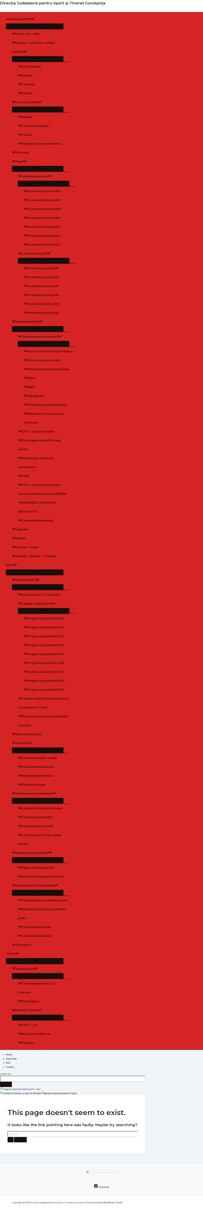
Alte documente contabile (44, 360)
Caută (6, 1084)
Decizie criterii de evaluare (38, 766)
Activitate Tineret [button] (27, 1010)
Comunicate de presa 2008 (44, 209)
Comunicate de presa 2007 (44, 200)
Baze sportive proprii (29, 734)
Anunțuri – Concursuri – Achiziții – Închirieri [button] (34, 47)
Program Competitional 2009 (46, 654)
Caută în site (5, 1073)
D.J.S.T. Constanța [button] (27, 102)
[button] (32, 19)
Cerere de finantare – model (39, 758)
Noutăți (20, 538)
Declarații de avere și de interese (42, 143)
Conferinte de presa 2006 (43, 277)
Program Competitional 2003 (46, 689)
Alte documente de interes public (48, 369)
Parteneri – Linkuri (27, 547)
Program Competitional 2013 (46, 618)
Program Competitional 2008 (46, 663)
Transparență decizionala (37, 520)
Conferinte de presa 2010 (43, 313)
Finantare (28, 1043)
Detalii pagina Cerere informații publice (39, 444)
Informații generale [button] (18, 19)
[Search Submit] (11, 1139)
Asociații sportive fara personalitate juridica (42, 913)
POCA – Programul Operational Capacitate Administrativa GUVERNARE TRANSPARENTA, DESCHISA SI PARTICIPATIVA (42, 498)
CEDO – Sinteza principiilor (38, 431)
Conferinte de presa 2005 (43, 268)
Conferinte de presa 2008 (43, 295)
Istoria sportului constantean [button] (34, 793)
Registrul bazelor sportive (38, 867)
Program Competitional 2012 (46, 627)
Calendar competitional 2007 (46, 672)
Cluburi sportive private (36, 927)
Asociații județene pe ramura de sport (45, 900)
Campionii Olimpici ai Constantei (42, 808)
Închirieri (27, 93)
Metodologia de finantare (38, 775)
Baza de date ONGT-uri (36, 1034)
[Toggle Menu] (34, 26)
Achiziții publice (31, 66)
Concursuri (28, 84)
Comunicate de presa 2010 (44, 226)
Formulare (22, 152)
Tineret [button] (10, 953)
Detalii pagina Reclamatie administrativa (36, 462)
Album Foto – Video (28, 34)
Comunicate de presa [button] (35, 176)
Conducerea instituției (35, 126)
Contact (27, 134)
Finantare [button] (22, 743)
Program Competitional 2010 (46, 645)
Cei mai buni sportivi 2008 (37, 826)
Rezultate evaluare (33, 784)
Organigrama (36, 396)
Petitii (25, 476)
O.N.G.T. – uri (29, 1025)
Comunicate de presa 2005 (44, 191)
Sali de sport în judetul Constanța (42, 876)
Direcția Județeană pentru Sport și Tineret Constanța (52, 3)
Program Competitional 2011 (46, 636)
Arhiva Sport (23, 945)
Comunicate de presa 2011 (44, 235)
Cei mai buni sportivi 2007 (37, 817)
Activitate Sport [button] (26, 580)
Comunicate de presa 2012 (44, 244)
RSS (8, 1062)
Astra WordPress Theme (110, 1202)
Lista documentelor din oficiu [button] (40, 336)
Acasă (9, 1054)
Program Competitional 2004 (46, 680)
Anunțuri (27, 75)
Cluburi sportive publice (36, 936)
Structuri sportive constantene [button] (35, 885)
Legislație (22, 529)
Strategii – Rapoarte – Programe (36, 556)
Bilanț (31, 378)
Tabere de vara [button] (25, 968)
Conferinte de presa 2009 (43, 304)
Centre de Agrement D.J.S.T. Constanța (37, 988)
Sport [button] (9, 565)
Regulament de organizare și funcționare (43, 418)
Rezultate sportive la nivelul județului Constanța (43, 720)
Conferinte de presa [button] (34, 253)
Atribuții (27, 117)
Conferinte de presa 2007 (43, 286)
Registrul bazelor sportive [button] (32, 853)
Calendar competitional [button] (37, 603)
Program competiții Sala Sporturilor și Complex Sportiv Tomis (43, 703)
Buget (31, 387)
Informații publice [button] (27, 321)
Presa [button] (19, 161)
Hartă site (11, 1058)
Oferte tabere (30, 1001)
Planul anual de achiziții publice (47, 404)
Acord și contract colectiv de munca (50, 351)
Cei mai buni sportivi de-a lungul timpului (40, 839)
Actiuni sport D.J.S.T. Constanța (41, 594)
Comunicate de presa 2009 (44, 218)
